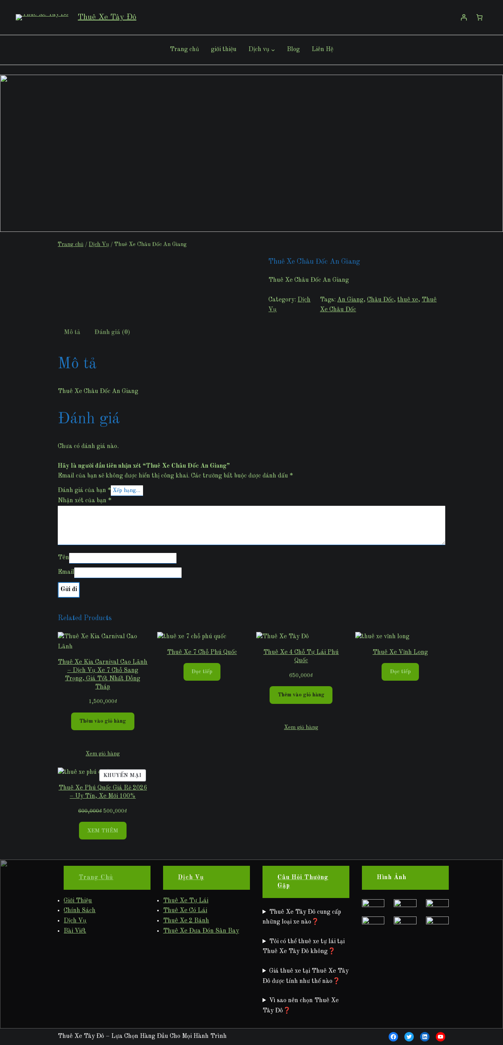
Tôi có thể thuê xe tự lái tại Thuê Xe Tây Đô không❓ (304, 946)
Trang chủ (70, 244)
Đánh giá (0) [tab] (112, 332)
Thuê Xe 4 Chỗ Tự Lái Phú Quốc (301, 656)
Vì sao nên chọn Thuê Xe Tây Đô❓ (301, 1005)
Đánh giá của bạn (84, 490)
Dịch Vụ (99, 244)
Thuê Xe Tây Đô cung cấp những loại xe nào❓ (302, 917)
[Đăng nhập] (464, 17)
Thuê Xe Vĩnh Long (400, 652)
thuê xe (407, 300)
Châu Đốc (380, 300)
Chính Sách (79, 910)
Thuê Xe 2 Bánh (186, 921)
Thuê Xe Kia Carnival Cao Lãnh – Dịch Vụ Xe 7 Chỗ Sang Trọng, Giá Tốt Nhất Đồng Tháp (102, 674)
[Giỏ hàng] (479, 17)
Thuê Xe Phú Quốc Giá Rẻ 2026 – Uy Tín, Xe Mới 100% (103, 792)
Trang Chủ (96, 877)
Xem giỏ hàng (103, 754)
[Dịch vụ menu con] (273, 50)
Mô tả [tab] (72, 332)
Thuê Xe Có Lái (185, 910)
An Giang (350, 300)
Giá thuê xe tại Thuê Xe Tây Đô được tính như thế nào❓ (306, 976)
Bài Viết (75, 931)
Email (66, 572)
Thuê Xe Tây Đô (107, 17)
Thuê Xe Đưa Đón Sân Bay (201, 931)
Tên (63, 558)
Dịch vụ (259, 49)
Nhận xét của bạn (84, 501)
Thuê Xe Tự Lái (185, 901)
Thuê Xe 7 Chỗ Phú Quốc (202, 652)
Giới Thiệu (78, 901)
